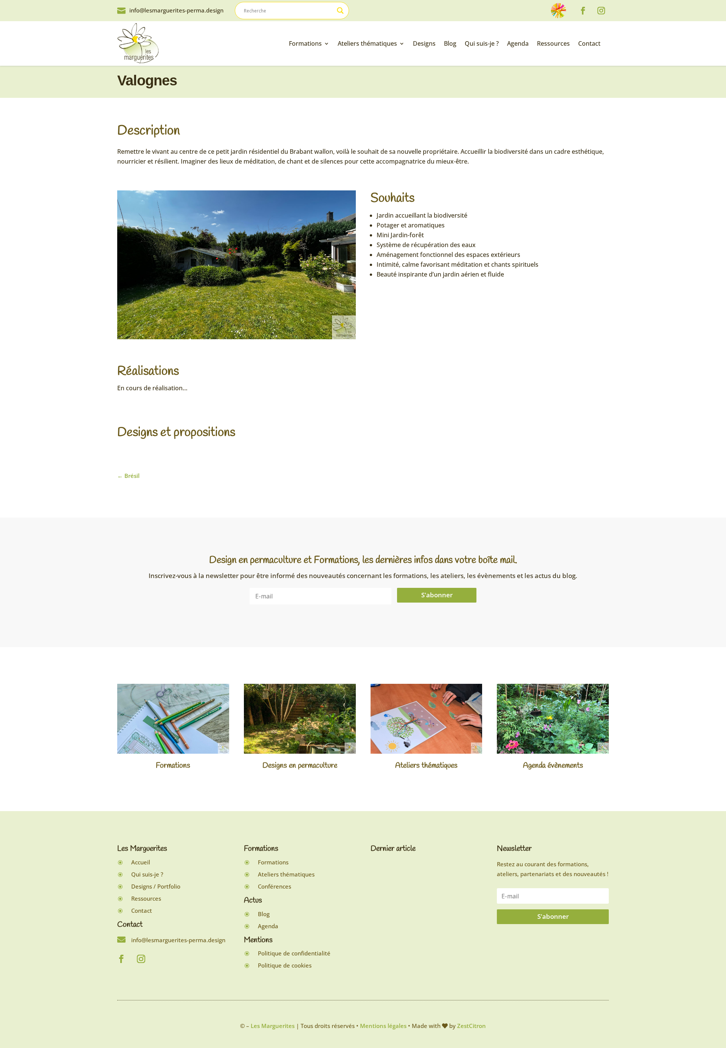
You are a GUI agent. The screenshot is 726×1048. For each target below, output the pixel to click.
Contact (589, 43)
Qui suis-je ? (482, 43)
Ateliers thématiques (367, 43)
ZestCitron (471, 1025)
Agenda (518, 43)
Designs (424, 43)
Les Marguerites (273, 1025)
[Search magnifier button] (340, 10)
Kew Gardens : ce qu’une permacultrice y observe (410, 948)
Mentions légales (383, 1025)
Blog (450, 43)
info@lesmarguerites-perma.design (176, 10)
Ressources (553, 43)
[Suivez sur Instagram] (601, 10)
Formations (305, 43)
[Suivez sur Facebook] (583, 10)
